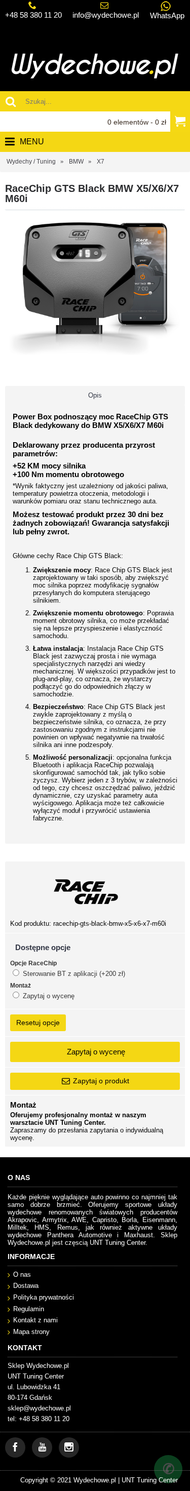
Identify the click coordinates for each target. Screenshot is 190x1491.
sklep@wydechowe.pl (39, 1408)
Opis (95, 395)
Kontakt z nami (35, 1320)
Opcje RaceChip (33, 963)
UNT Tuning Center (150, 1480)
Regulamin (28, 1309)
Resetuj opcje (38, 1022)
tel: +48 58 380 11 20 (38, 1419)
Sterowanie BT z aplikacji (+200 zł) (73, 973)
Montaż (20, 985)
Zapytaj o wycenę (47, 996)
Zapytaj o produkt (101, 1081)
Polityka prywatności (43, 1297)
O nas (22, 1274)
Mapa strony (31, 1332)
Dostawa (26, 1285)
